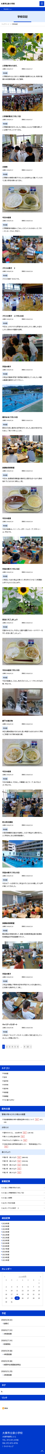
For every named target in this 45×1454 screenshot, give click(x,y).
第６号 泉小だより (16, 1157)
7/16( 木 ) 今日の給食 (8, 1203)
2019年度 (5, 1243)
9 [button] (24, 1046)
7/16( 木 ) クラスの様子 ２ (10, 1208)
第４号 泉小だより (16, 1165)
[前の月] (4, 1276)
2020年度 (5, 1240)
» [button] (30, 1046)
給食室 (6, 1092)
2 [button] (6, 1046)
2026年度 (5, 1223)
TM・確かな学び (9, 1100)
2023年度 (5, 1232)
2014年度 (5, 1257)
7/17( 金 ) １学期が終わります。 (11, 1187)
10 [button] (28, 1046)
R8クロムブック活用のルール (15, 1140)
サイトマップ (8, 1446)
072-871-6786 (12, 1439)
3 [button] (9, 1046)
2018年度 (5, 1246)
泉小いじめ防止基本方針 (14, 1136)
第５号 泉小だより (16, 1161)
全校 (5, 1077)
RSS (6, 1408)
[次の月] (40, 1276)
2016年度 (5, 1251)
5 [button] (15, 1046)
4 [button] (12, 1046)
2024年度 (5, 1229)
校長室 (6, 1073)
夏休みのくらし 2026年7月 (18, 1133)
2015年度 (5, 1254)
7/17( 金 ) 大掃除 (6, 1198)
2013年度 (5, 1260)
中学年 (6, 1085)
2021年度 (5, 1237)
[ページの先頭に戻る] (42, 1451)
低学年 (6, 1081)
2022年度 (5, 1235)
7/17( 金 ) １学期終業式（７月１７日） (12, 1193)
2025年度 (5, 1226)
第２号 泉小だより (12, 1172)
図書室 (6, 1096)
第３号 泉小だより (12, 1169)
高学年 (6, 1088)
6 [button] (17, 1046)
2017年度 (5, 1249)
